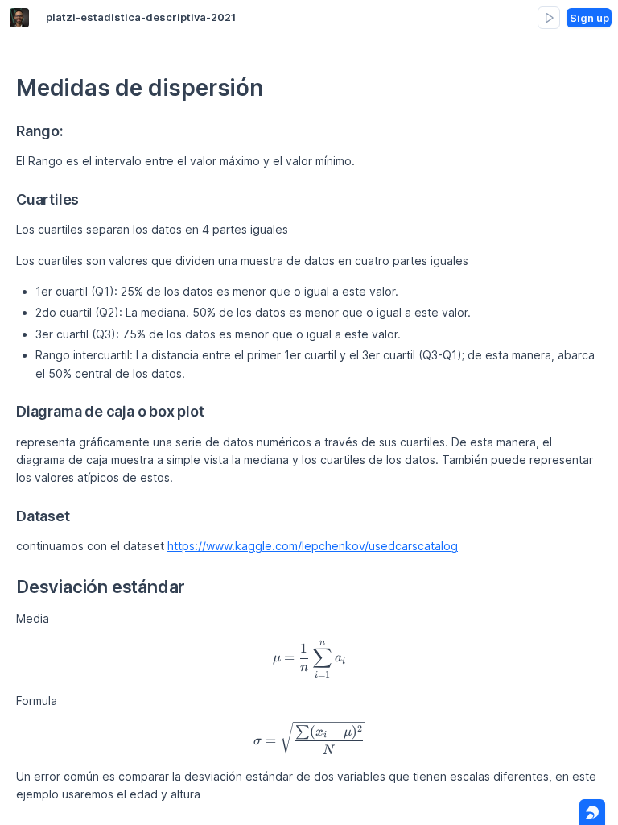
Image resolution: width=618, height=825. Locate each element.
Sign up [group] (589, 17)
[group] (549, 17)
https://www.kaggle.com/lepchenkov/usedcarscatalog (312, 546)
